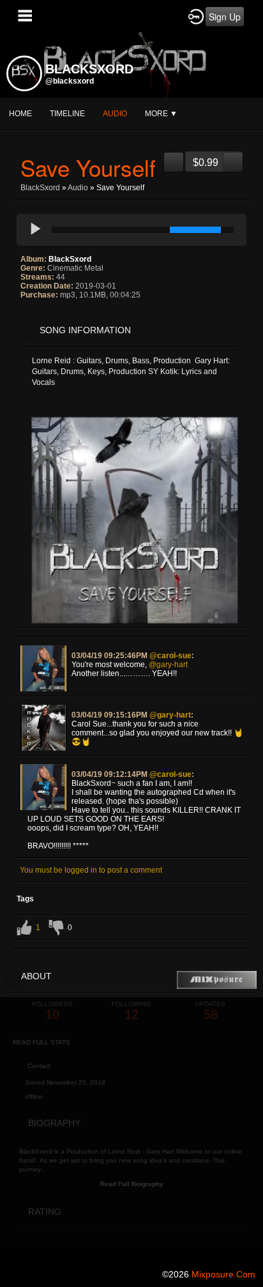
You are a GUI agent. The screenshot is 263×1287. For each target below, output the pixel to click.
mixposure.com (223, 1274)
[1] (25, 312)
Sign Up (225, 16)
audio (115, 113)
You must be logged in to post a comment (91, 870)
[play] (35, 229)
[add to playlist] (173, 157)
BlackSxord (40, 187)
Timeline (67, 113)
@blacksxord (69, 81)
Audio (78, 187)
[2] (30, 312)
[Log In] (196, 16)
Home (20, 113)
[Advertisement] (131, 1128)
